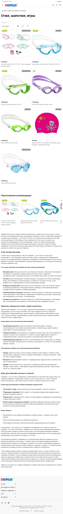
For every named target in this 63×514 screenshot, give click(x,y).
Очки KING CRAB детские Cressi (42, 104)
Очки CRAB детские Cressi (9, 143)
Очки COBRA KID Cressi (8, 183)
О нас (3, 484)
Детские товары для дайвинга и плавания (14, 10)
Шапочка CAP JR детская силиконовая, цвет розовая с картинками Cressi (46, 144)
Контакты (4, 497)
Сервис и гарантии (7, 490)
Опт (2, 494)
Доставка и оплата (7, 487)
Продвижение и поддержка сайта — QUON (31, 507)
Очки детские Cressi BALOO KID (11, 104)
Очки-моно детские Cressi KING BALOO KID (46, 64)
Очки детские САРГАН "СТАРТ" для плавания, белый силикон (16, 65)
